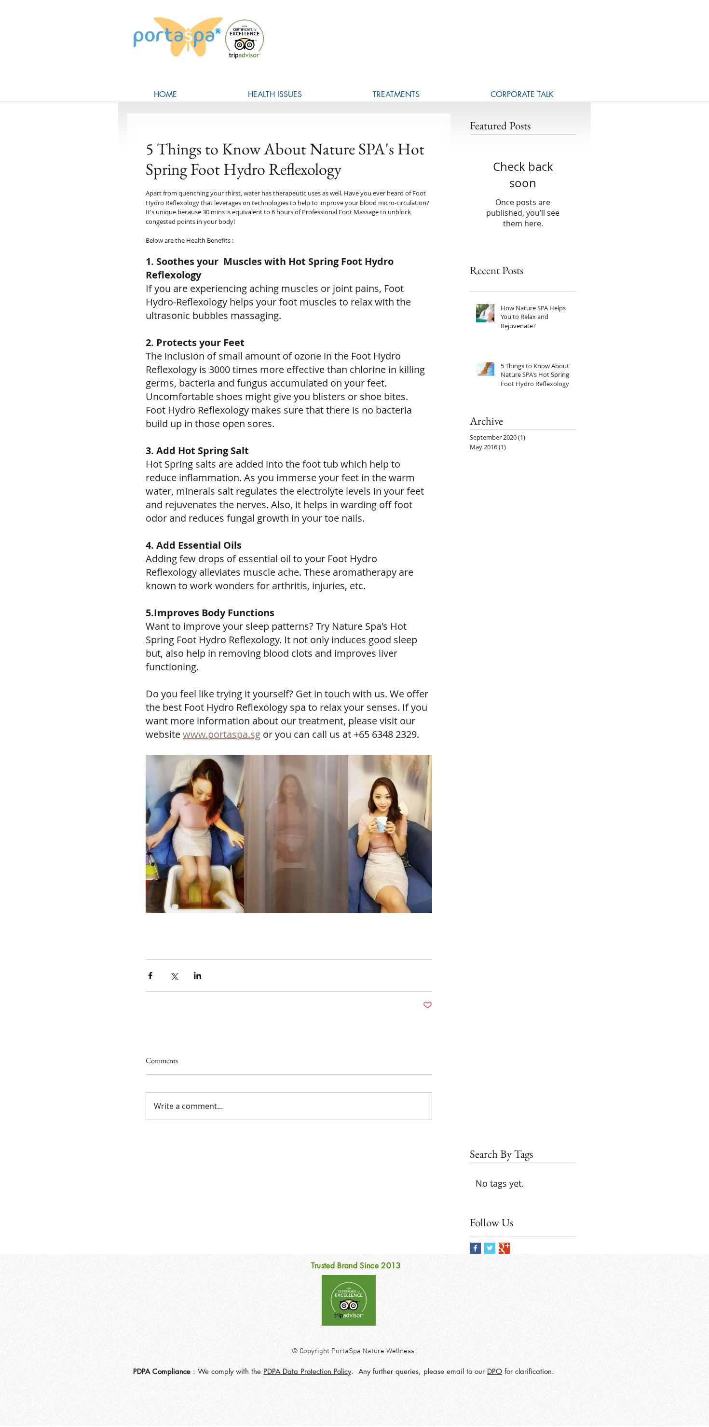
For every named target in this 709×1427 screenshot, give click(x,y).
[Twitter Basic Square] (489, 1248)
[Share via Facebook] (150, 975)
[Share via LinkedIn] (197, 975)
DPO (494, 1371)
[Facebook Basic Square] (475, 1248)
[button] (274, 94)
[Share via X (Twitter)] (173, 975)
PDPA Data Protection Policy (307, 1371)
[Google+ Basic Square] (504, 1248)
